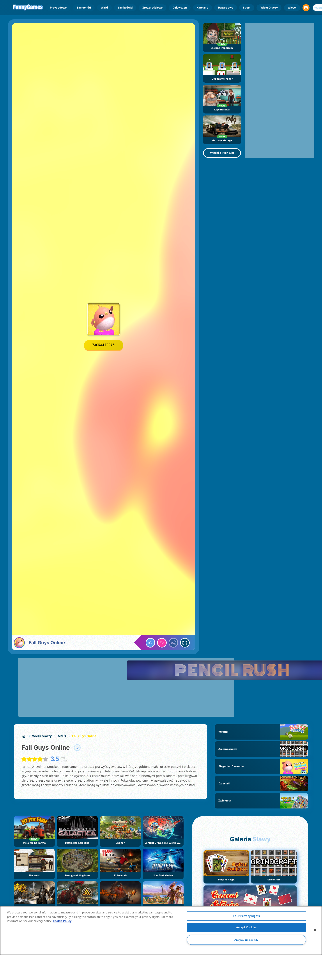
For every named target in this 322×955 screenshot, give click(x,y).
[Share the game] (173, 643)
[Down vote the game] (162, 643)
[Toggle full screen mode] (185, 643)
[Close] (315, 930)
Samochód (84, 7)
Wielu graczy (269, 7)
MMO (62, 736)
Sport (246, 7)
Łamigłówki (125, 7)
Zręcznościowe (152, 7)
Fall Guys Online (84, 736)
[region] (161, 930)
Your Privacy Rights (246, 916)
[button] (306, 7)
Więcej (292, 7)
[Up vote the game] (150, 643)
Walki (104, 7)
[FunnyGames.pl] (23, 736)
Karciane (202, 7)
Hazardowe (225, 7)
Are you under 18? (246, 940)
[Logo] (28, 7)
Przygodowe (58, 7)
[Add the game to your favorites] (77, 747)
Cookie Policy (62, 921)
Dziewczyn (180, 7)
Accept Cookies (246, 927)
